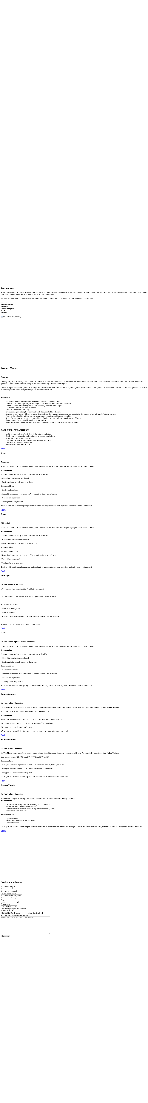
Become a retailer (12, 13)
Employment (10, 7)
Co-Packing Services (13, 9)
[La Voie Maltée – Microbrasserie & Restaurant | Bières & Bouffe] (25, 46)
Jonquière (9, 34)
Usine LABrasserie (13, 40)
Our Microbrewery (8, 54)
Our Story (9, 5)
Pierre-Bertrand (11, 38)
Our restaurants (20, 54)
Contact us (9, 15)
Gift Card (9, 3)
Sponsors (9, 11)
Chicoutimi (10, 36)
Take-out (4, 58)
